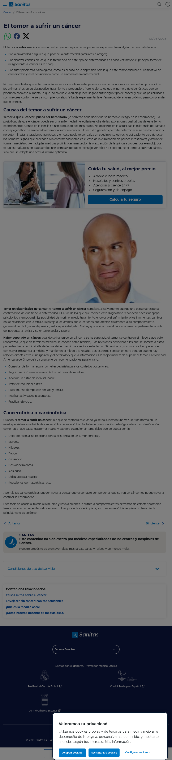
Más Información (117, 741)
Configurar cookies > (136, 752)
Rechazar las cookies (103, 752)
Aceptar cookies (72, 752)
